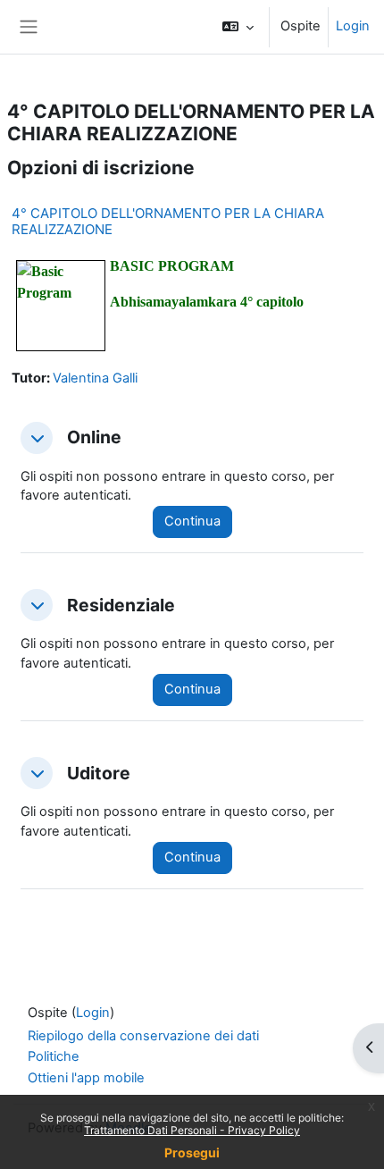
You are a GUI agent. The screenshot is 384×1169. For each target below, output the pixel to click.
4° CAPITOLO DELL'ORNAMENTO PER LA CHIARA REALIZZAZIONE (168, 221)
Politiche (53, 1056)
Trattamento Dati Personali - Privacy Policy (192, 1130)
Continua (192, 521)
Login (353, 26)
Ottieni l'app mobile (86, 1078)
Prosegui (192, 1152)
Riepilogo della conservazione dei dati (143, 1036)
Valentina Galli (95, 378)
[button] (238, 27)
